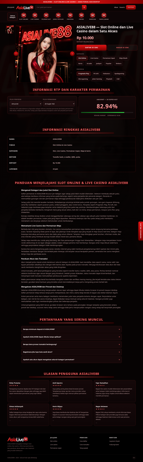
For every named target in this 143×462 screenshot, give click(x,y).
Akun (116, 7)
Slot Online (82, 58)
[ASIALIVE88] (24, 7)
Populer (108, 63)
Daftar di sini (91, 48)
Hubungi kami (114, 445)
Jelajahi (10, 7)
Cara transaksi (84, 445)
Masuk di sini (122, 48)
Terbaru (118, 63)
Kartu (80, 63)
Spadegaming (119, 74)
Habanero (106, 74)
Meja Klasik (123, 58)
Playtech (109, 79)
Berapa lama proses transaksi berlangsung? (40, 344)
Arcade (89, 63)
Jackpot (98, 63)
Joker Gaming (97, 79)
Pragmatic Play (83, 74)
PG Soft (96, 74)
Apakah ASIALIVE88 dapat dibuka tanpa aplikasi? (42, 337)
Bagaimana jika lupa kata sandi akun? (37, 352)
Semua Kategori (12, 16)
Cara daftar (83, 441)
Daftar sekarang (141, 231)
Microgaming (83, 79)
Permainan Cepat (109, 58)
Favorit (122, 7)
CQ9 (118, 79)
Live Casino (94, 58)
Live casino (53, 445)
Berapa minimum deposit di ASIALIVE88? (39, 329)
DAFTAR (131, 7)
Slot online (53, 441)
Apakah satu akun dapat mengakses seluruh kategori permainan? (48, 359)
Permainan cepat (55, 448)
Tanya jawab (84, 448)
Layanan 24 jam (114, 441)
